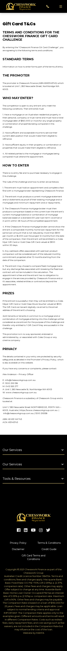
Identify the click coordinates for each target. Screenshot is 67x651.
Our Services (12, 450)
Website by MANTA (33, 632)
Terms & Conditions (49, 542)
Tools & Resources (17, 479)
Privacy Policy (18, 542)
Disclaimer (18, 549)
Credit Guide (49, 549)
